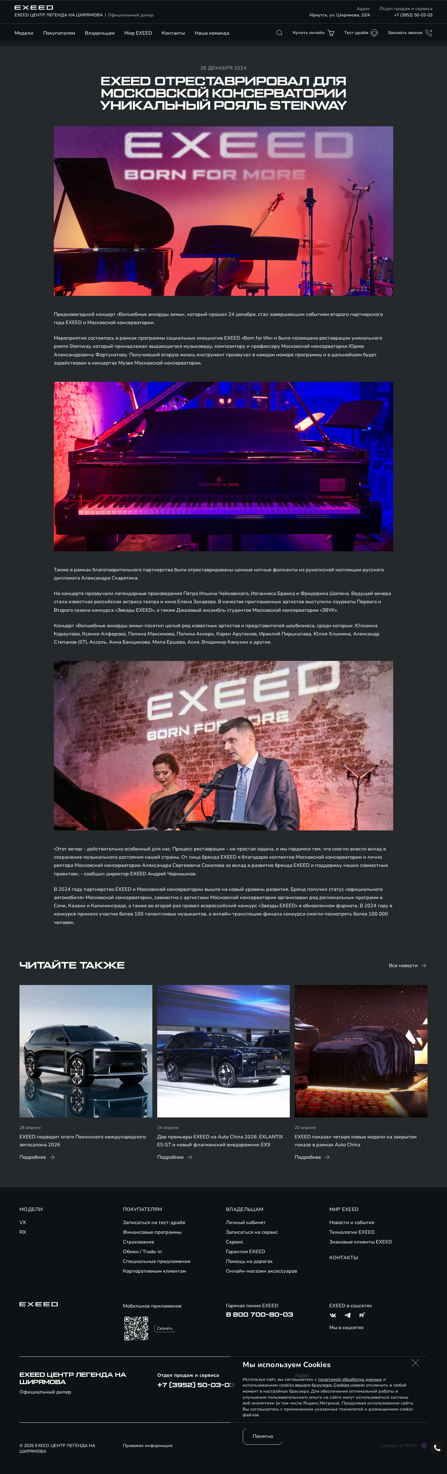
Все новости (403, 965)
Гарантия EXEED (245, 1251)
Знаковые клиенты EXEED (360, 1242)
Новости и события (351, 1222)
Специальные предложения (156, 1261)
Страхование (138, 1242)
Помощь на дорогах (249, 1261)
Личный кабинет (246, 1222)
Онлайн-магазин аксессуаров (261, 1271)
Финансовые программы (152, 1232)
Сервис (234, 1242)
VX (22, 1222)
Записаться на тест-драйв (154, 1222)
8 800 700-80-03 (259, 1315)
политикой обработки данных (350, 1379)
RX (22, 1232)
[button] (415, 1363)
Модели (24, 33)
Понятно (263, 1436)
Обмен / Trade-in (142, 1251)
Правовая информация (147, 1445)
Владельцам (100, 33)
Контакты (173, 33)
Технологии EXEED (352, 1232)
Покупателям (59, 33)
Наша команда (212, 33)
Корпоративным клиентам (154, 1271)
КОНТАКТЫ (343, 1257)
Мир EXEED (138, 33)
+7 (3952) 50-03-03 (413, 15)
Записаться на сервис (252, 1232)
